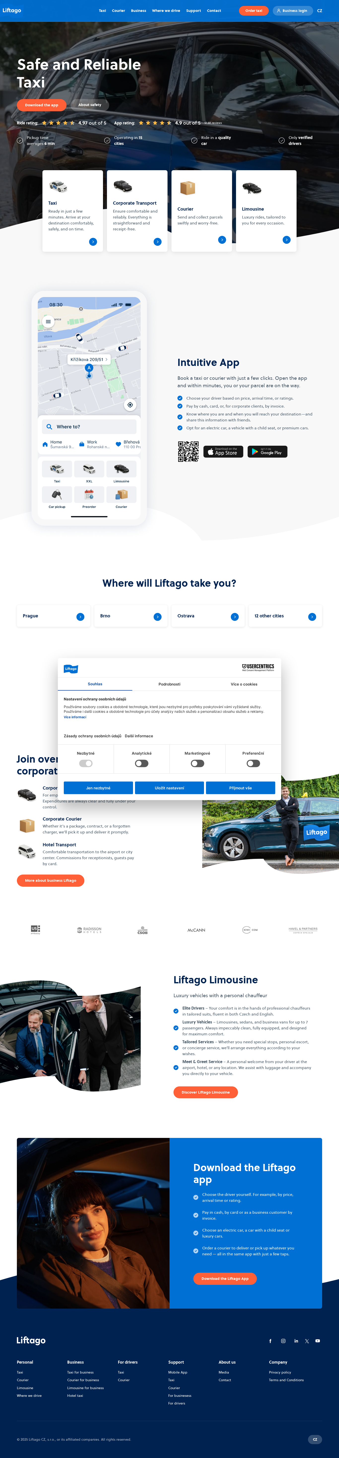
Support (193, 10)
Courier (118, 10)
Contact (214, 10)
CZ (319, 10)
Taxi (102, 10)
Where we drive (166, 10)
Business (138, 10)
